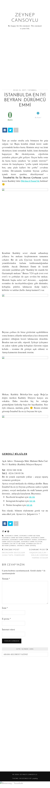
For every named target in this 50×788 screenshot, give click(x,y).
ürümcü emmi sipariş (26, 545)
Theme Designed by (25, 778)
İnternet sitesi (8, 629)
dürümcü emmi (11, 536)
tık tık (29, 505)
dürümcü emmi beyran (29, 536)
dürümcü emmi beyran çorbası (16, 538)
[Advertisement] (25, 60)
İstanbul (32, 90)
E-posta (6, 618)
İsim (5, 607)
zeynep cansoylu (28, 774)
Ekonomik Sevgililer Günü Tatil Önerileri (13, 552)
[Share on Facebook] (3, 531)
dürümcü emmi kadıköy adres (23, 539)
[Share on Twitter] (5, 531)
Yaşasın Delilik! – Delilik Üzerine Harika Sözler (38, 553)
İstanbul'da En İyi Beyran (13, 543)
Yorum (6, 578)
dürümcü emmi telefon (31, 541)
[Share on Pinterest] (8, 531)
